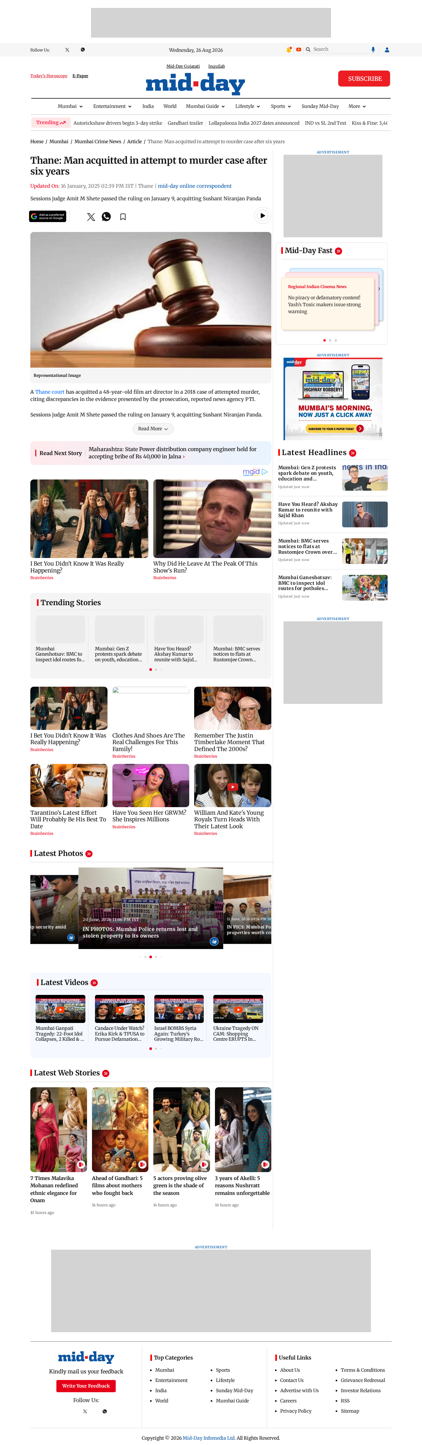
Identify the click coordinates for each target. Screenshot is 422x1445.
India (148, 106)
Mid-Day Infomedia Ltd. (209, 1438)
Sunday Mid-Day (320, 106)
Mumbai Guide (202, 106)
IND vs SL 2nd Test (325, 123)
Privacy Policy (296, 1411)
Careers (288, 1401)
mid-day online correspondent (195, 186)
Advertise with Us (299, 1391)
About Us (290, 1370)
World (170, 106)
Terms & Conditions (363, 1370)
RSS (345, 1401)
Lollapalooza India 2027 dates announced (254, 123)
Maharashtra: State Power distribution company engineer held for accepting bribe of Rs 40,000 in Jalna (172, 453)
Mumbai (67, 106)
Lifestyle (244, 106)
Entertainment (109, 106)
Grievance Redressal (363, 1380)
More (354, 106)
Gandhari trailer (185, 123)
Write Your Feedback (86, 1386)
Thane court (50, 392)
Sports (278, 106)
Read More (150, 429)
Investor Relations (361, 1391)
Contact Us (292, 1380)
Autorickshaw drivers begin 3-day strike (118, 123)
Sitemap (350, 1411)
